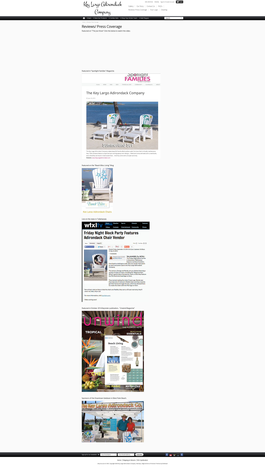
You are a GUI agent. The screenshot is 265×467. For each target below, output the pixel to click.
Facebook (167, 454)
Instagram (182, 454)
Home (83, 22)
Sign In (162, 2)
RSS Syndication (142, 460)
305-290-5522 (149, 2)
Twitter (174, 454)
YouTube (170, 454)
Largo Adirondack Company (102, 8)
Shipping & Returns (129, 460)
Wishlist (157, 2)
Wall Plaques (144, 18)
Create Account (169, 2)
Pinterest (178, 454)
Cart (181, 2)
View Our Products (100, 18)
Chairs (89, 18)
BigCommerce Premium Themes (151, 463)
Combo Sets (114, 18)
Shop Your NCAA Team (129, 18)
